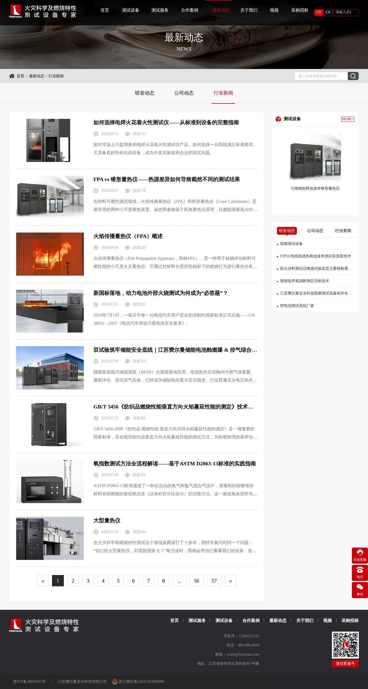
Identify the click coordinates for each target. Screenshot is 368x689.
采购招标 (299, 10)
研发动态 (144, 93)
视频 (274, 10)
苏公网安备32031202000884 (141, 682)
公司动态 (184, 93)
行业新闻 (56, 76)
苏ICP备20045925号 (30, 682)
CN (318, 12)
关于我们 (249, 10)
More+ (347, 119)
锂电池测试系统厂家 (297, 306)
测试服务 (160, 10)
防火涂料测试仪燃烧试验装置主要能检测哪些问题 (321, 268)
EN (328, 12)
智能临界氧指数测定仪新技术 (304, 281)
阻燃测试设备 (291, 244)
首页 (104, 10)
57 (214, 581)
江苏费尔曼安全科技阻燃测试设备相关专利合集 (319, 293)
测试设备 (130, 10)
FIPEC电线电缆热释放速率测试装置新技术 (315, 256)
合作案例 (189, 10)
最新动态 (36, 76)
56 (196, 581)
